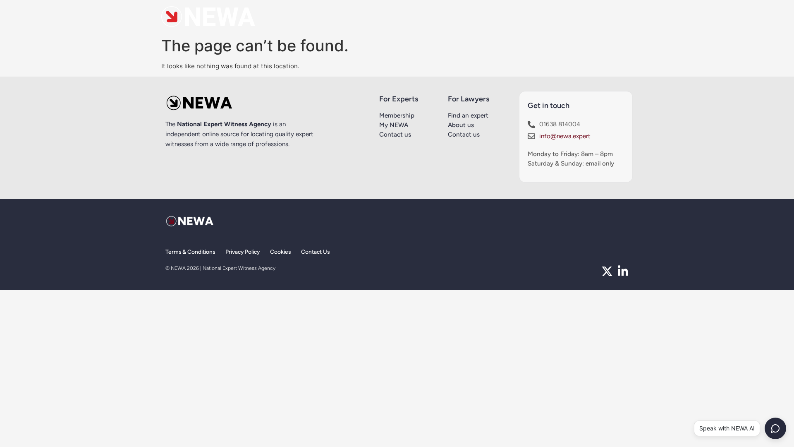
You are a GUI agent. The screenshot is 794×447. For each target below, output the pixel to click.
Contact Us (315, 251)
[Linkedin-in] (623, 271)
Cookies (280, 251)
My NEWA (393, 125)
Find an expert (468, 115)
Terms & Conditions (190, 251)
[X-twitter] (607, 271)
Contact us (395, 134)
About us (461, 125)
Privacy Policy (242, 251)
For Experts (398, 98)
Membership (396, 115)
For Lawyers (468, 98)
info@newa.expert (565, 136)
